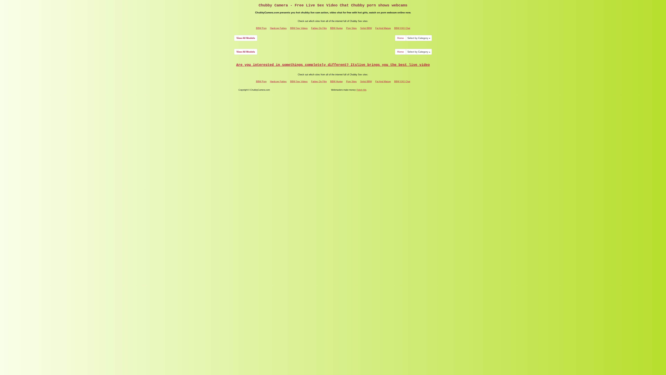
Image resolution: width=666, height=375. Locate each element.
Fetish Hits (361, 90)
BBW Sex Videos (299, 28)
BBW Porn (261, 28)
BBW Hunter (336, 28)
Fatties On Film (319, 28)
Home (400, 38)
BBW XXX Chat (402, 28)
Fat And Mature (383, 28)
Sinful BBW (366, 28)
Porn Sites (351, 28)
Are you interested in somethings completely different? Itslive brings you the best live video (333, 65)
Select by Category (418, 38)
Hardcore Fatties (278, 28)
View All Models (245, 38)
